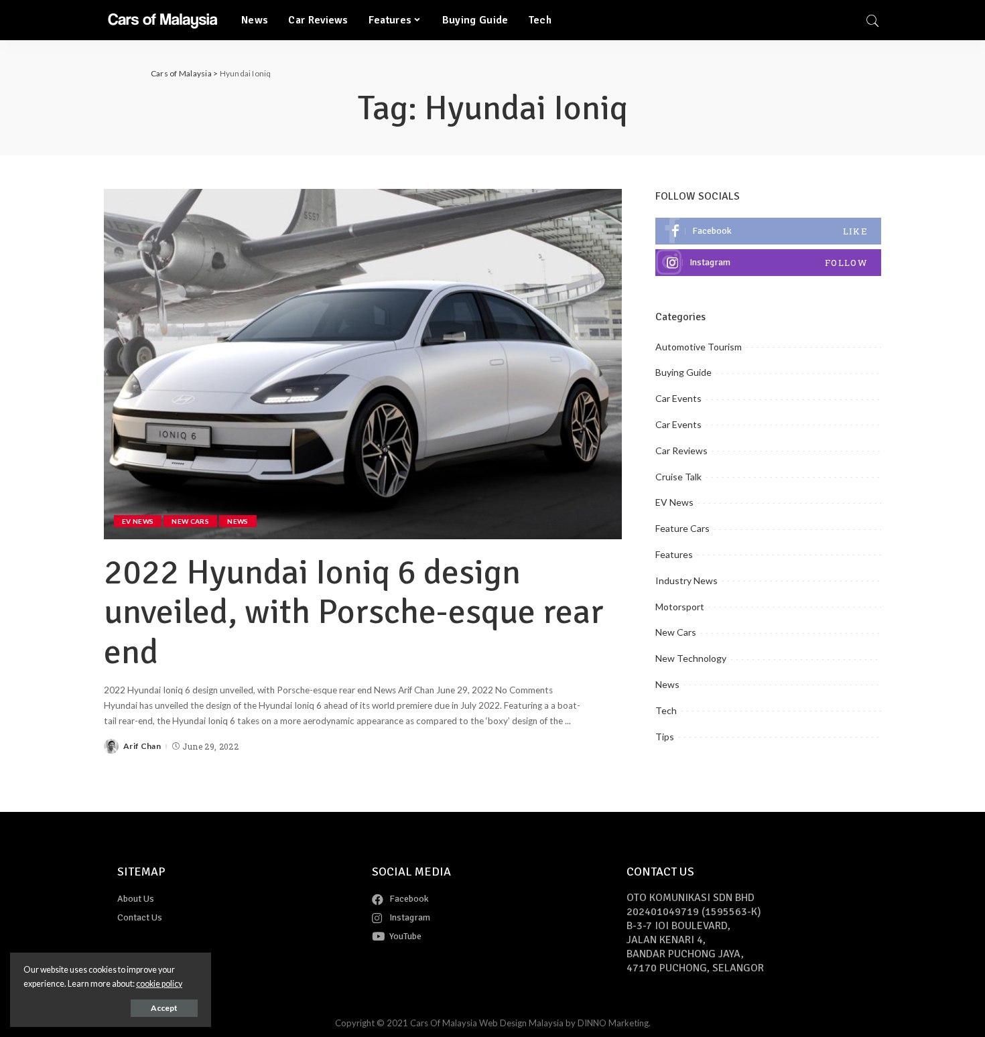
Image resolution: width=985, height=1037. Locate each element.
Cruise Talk (678, 476)
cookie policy (159, 984)
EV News (137, 521)
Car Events (678, 398)
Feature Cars (682, 528)
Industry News (686, 580)
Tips (664, 736)
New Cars (190, 521)
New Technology (690, 658)
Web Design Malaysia (521, 1023)
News (237, 521)
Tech (666, 710)
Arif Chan (142, 746)
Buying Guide (683, 372)
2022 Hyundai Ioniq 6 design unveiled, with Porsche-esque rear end (354, 612)
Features (674, 554)
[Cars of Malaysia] (162, 20)
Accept (164, 1008)
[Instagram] (768, 262)
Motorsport (679, 606)
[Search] (872, 20)
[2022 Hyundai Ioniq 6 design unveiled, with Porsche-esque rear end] (363, 364)
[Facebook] (768, 231)
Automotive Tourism (698, 346)
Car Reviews (681, 450)
